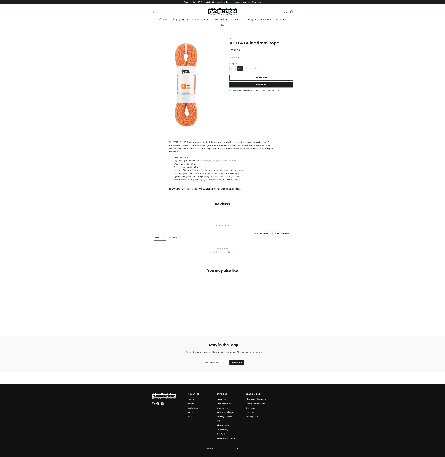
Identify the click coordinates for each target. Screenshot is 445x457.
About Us (191, 403)
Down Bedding (220, 19)
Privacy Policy (222, 429)
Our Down (250, 412)
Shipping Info (222, 408)
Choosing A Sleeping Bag (256, 399)
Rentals (191, 412)
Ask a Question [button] (262, 233)
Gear (236, 19)
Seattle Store (193, 408)
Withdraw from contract (226, 438)
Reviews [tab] (158, 238)
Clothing (250, 19)
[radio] (232, 68)
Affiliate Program (223, 425)
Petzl (232, 38)
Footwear (265, 19)
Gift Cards (162, 19)
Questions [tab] (173, 238)
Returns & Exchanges (225, 412)
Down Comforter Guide (255, 403)
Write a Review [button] (283, 233)
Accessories (281, 19)
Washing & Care (253, 416)
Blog (190, 416)
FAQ (219, 421)
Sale (223, 25)
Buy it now (261, 84)
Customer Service (224, 403)
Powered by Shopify (232, 449)
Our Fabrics (251, 408)
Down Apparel (199, 19)
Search (191, 399)
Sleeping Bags (179, 19)
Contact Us (221, 399)
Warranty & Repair (224, 416)
